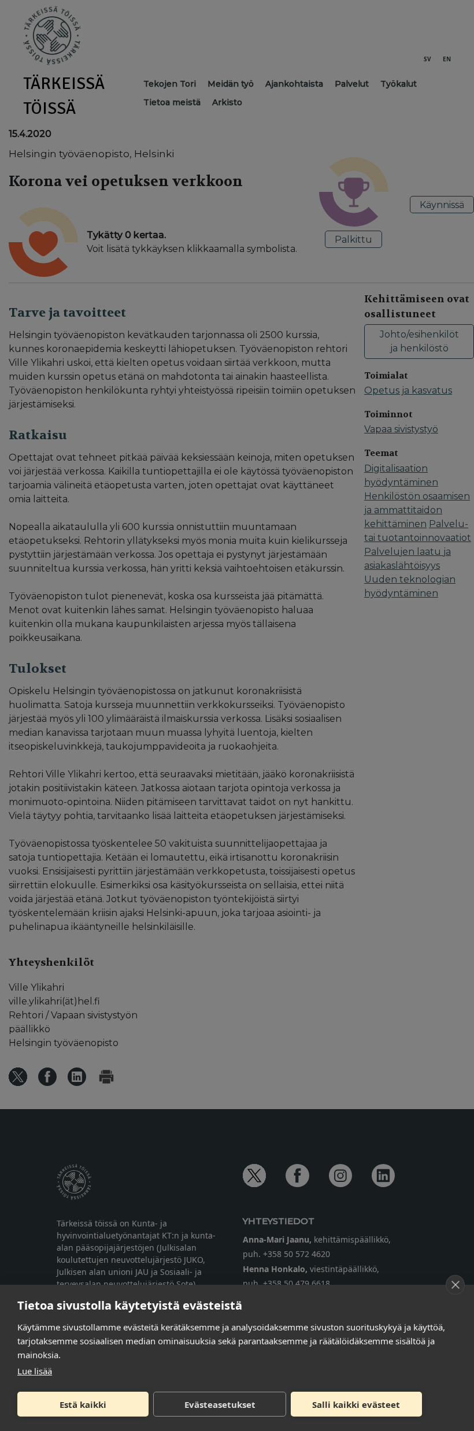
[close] (455, 1285)
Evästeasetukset (219, 1404)
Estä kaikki (83, 1404)
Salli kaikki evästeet (356, 1404)
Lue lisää (34, 1371)
